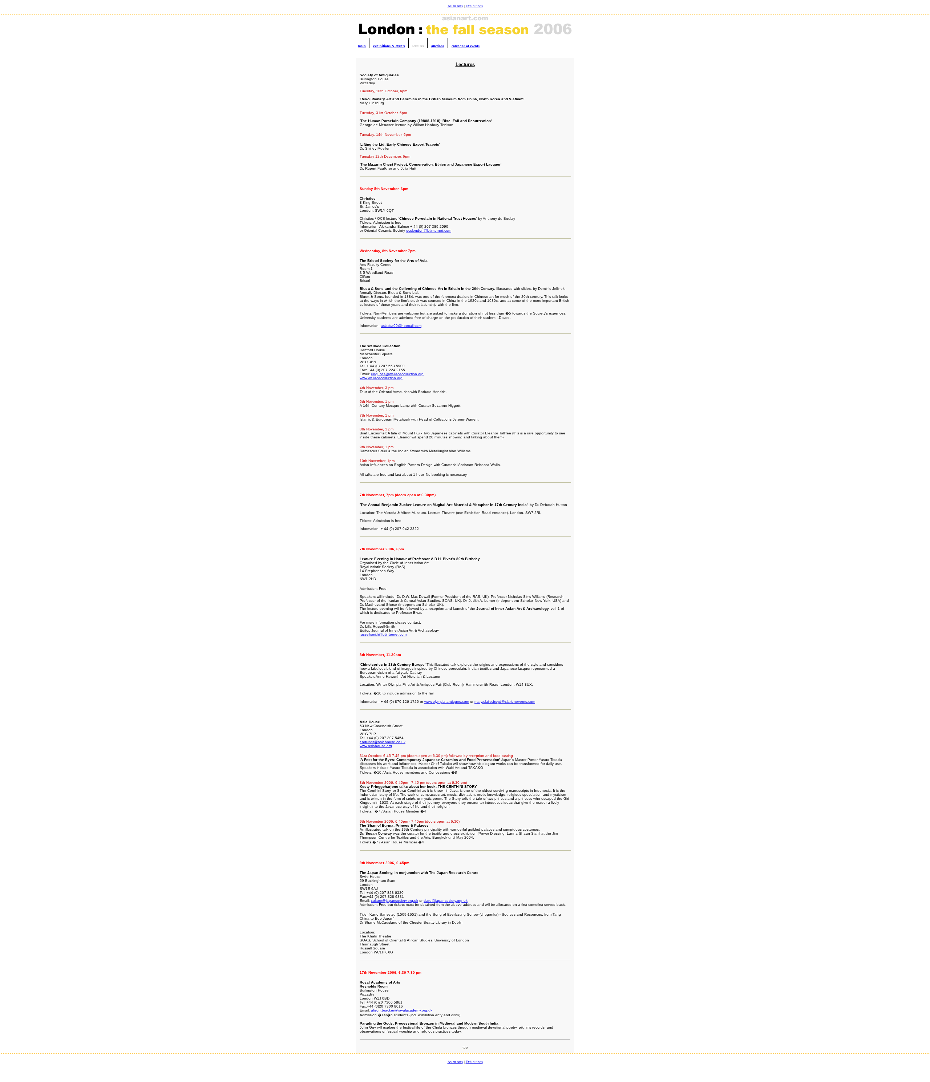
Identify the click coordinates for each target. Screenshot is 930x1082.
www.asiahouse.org (376, 746)
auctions (437, 46)
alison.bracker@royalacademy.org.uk (401, 1010)
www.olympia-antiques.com (446, 702)
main (362, 46)
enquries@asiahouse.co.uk (382, 742)
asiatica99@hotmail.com (401, 326)
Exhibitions (474, 6)
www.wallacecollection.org (381, 378)
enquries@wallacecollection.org (397, 374)
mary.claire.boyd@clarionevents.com (504, 702)
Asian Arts (455, 6)
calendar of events (466, 46)
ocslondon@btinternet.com (428, 230)
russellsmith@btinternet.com (383, 634)
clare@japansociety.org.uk (446, 901)
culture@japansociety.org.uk (394, 901)
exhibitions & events (389, 46)
